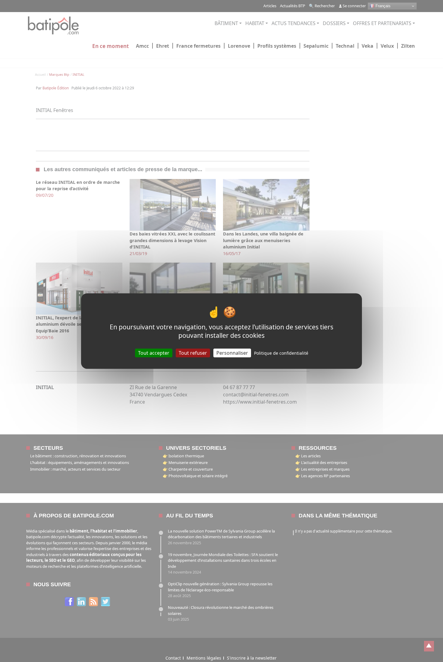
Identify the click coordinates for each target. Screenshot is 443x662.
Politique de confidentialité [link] (281, 353)
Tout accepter (153, 353)
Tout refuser (193, 353)
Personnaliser (232, 353)
